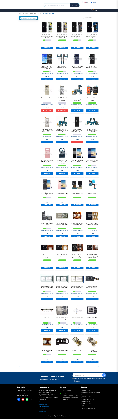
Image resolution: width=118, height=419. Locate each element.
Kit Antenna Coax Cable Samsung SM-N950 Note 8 (77, 318)
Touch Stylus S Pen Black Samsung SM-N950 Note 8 (77, 161)
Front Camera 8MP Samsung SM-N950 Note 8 (77, 192)
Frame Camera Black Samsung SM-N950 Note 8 (62, 349)
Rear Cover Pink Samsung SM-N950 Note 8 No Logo (47, 161)
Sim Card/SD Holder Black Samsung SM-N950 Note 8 (62, 287)
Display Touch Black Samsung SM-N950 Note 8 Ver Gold (47, 36)
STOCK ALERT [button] (48, 110)
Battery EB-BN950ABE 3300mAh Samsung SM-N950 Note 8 (62, 99)
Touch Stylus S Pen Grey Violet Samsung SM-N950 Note (47, 193)
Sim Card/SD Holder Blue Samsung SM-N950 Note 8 (77, 287)
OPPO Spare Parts (42, 411)
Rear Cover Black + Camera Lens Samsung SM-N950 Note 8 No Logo (77, 130)
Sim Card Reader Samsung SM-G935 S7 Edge (62, 318)
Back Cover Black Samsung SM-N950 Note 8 (92, 67)
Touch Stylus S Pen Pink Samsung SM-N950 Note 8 (62, 192)
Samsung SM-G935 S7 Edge (62, 324)
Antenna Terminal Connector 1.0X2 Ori (77, 349)
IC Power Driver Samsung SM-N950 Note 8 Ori (77, 224)
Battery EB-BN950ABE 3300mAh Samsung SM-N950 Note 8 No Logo (47, 130)
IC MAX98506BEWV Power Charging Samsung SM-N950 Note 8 (92, 256)
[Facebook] (18, 399)
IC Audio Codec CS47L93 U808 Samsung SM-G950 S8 (92, 225)
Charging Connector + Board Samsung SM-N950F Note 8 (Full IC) (92, 130)
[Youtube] (23, 399)
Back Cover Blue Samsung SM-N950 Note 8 (77, 67)
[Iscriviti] (104, 375)
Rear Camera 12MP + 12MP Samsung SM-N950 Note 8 (92, 99)
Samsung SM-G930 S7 (92, 356)
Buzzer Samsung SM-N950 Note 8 (47, 224)
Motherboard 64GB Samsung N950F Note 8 (62, 67)
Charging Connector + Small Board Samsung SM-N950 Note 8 (77, 99)
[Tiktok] (31, 399)
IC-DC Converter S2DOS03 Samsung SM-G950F (47, 256)
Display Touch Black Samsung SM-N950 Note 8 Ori (77, 36)
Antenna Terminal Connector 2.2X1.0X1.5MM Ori (92, 350)
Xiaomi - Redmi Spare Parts (44, 406)
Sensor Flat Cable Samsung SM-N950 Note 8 (92, 192)
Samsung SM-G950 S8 (92, 230)
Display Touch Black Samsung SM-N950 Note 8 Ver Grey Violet (62, 36)
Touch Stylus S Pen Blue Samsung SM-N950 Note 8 (92, 161)
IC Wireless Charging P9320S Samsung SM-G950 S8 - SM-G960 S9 (77, 256)
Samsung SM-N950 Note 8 (47, 41)
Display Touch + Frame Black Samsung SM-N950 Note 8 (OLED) (47, 67)
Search (75, 5)
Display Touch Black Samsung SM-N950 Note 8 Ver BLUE (92, 36)
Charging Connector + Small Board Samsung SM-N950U (62, 130)
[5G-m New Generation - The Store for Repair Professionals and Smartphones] (25, 4)
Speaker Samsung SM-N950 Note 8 (92, 318)
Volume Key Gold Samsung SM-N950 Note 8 (47, 318)
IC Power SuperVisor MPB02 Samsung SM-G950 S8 (47, 350)
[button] (47, 48)
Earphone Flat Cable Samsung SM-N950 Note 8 (92, 287)
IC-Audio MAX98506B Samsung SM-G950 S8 (62, 255)
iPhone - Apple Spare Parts (44, 401)
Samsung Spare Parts (43, 404)
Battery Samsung (62, 104)
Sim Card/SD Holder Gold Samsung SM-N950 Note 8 (47, 287)
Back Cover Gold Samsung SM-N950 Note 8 (47, 98)
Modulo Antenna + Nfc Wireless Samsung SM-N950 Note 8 (62, 162)
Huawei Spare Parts (42, 408)
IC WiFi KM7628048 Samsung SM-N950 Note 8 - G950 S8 (62, 225)
